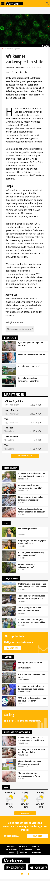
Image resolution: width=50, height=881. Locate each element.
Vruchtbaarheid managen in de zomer (31, 675)
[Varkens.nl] (25, 861)
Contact (23, 846)
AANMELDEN (37, 836)
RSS (38, 849)
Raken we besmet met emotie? (32, 354)
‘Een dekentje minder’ (27, 528)
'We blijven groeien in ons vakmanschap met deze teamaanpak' (29, 609)
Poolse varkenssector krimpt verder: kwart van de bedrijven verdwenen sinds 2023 (31, 510)
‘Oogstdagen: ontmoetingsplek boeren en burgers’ (32, 542)
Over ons (11, 846)
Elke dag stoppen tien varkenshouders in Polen (29, 774)
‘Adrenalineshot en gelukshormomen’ (26, 565)
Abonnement (11, 849)
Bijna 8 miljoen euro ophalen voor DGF (30, 344)
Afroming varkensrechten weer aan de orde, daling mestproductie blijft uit (31, 750)
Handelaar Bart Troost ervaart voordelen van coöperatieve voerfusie (31, 597)
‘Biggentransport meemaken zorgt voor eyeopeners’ (30, 498)
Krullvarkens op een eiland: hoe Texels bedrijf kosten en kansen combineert (32, 585)
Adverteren (27, 849)
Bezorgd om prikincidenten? (30, 662)
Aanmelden (12, 648)
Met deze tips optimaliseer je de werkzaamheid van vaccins (31, 687)
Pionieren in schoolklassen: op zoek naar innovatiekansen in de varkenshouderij (31, 474)
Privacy (12, 852)
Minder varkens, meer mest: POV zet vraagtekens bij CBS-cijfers (31, 739)
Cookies (23, 852)
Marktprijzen (14, 394)
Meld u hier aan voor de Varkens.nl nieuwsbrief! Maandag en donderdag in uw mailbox (25, 826)
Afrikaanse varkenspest (19, 329)
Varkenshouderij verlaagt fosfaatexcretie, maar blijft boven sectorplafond (30, 486)
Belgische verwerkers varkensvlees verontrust (28, 379)
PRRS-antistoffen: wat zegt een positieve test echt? (32, 699)
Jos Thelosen (20, 67)
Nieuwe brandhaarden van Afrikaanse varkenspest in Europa (29, 762)
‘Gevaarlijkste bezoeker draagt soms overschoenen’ (31, 553)
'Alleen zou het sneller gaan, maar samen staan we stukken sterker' (31, 621)
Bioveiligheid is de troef (28, 366)
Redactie (35, 846)
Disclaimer (36, 852)
